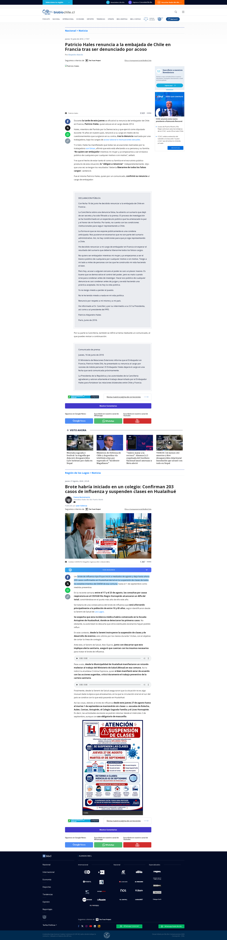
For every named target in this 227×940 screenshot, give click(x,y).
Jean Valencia (81, 506)
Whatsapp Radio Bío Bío (173, 926)
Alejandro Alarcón (75, 54)
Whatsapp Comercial (131, 926)
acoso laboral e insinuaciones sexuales (122, 139)
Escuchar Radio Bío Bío (170, 2)
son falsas (90, 148)
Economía (80, 19)
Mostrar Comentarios (108, 406)
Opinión (111, 19)
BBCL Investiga (122, 19)
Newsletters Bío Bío (117, 2)
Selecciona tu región (54, 2)
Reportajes (47, 909)
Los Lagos (99, 611)
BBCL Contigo (135, 19)
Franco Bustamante (82, 497)
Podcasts (46, 19)
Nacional (56, 19)
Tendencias (101, 19)
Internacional (68, 19)
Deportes (90, 19)
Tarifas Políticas (49, 925)
